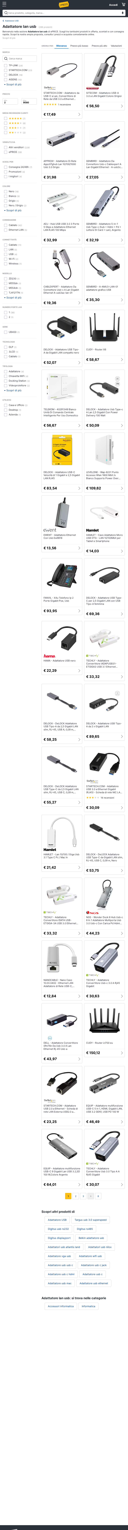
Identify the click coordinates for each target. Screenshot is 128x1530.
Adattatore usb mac (59, 1283)
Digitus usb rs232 (58, 1228)
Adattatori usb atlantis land (64, 1247)
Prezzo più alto (99, 45)
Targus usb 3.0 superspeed (91, 1219)
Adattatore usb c (93, 1274)
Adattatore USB (12, 21)
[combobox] (64, 13)
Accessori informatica (61, 1306)
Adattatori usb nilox (100, 1247)
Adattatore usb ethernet (94, 1283)
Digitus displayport (59, 1238)
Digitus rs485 (85, 1228)
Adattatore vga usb (59, 1256)
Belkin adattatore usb (91, 1238)
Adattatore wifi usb (90, 1256)
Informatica (88, 1306)
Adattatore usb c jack (94, 1265)
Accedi (113, 4)
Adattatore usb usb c (60, 1265)
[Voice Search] (122, 13)
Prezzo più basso (79, 45)
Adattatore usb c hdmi (61, 1274)
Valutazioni (116, 45)
